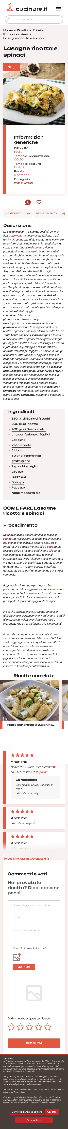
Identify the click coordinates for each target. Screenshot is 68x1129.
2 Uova (17, 450)
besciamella (54, 589)
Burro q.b (19, 477)
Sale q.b (18, 482)
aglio (50, 546)
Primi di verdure (24, 182)
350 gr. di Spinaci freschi (31, 418)
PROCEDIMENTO (46, 213)
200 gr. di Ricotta (25, 424)
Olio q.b (17, 471)
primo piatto (18, 235)
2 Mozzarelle (21, 445)
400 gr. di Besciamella (29, 429)
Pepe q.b (18, 487)
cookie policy (41, 1071)
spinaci (37, 247)
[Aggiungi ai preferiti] (39, 202)
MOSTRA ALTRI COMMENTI (26, 858)
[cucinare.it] (27, 7)
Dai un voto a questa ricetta (29, 1018)
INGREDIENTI (13, 213)
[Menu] (58, 9)
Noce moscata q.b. (26, 492)
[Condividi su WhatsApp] (28, 204)
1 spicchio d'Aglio (24, 466)
